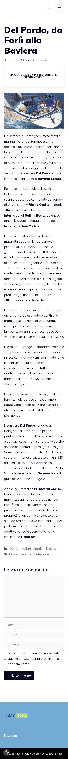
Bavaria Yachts (20, 554)
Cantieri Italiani (20, 549)
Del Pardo (43, 173)
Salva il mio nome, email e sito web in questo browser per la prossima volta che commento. (35, 658)
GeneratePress (54, 753)
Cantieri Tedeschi (46, 549)
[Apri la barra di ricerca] (50, 8)
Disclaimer (12, 736)
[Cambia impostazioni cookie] (6, 752)
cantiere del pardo (46, 554)
